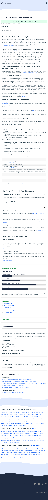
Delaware (34, 448)
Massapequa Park (35, 421)
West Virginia (21, 457)
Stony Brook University (39, 423)
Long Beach (39, 438)
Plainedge (3, 425)
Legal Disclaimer (25, 484)
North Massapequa (26, 423)
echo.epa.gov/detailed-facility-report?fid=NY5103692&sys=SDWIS (17, 379)
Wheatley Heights (21, 416)
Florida (2, 450)
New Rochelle (24, 433)
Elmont (25, 438)
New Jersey (11, 454)
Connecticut (29, 448)
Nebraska (33, 452)
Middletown (25, 435)
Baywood (40, 412)
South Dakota (34, 456)
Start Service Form (7, 248)
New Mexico (17, 454)
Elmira (20, 435)
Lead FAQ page (24, 96)
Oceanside (41, 440)
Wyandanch (29, 416)
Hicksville (27, 437)
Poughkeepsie (4, 433)
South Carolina (26, 456)
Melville (8, 419)
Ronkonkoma (37, 414)
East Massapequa (5, 421)
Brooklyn (8, 431)
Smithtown (14, 416)
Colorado (24, 448)
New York (35, 428)
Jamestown (39, 437)
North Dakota (36, 454)
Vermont (6, 457)
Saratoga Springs (32, 433)
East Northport (28, 419)
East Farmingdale (40, 418)
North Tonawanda (9, 442)
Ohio (40, 454)
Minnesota (15, 452)
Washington (15, 457)
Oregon (8, 456)
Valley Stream (10, 438)
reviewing (9, 61)
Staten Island (33, 431)
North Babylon (14, 414)
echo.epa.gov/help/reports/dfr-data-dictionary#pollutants (15, 387)
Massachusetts (4, 452)
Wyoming (31, 457)
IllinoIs (16, 450)
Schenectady (4, 435)
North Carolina (28, 454)
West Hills (12, 423)
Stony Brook (18, 423)
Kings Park (22, 419)
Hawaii (9, 450)
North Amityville (32, 418)
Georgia (6, 450)
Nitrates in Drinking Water (10, 309)
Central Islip (35, 412)
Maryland (43, 450)
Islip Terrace (13, 412)
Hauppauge (31, 414)
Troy (13, 437)
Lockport (34, 438)
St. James (13, 419)
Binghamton (15, 433)
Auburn (3, 442)
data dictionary (25, 183)
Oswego (16, 438)
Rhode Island (20, 456)
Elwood (26, 418)
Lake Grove (3, 419)
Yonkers (10, 433)
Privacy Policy (13, 484)
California (19, 448)
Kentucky (30, 450)
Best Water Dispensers (9, 312)
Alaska (6, 448)
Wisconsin (26, 457)
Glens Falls (9, 435)
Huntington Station (5, 423)
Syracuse (39, 431)
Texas (44, 456)
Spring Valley (13, 440)
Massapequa (9, 425)
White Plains (31, 435)
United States (35, 446)
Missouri (24, 452)
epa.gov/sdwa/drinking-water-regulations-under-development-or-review (19, 381)
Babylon (26, 414)
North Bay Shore (28, 412)
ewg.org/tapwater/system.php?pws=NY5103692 (13, 392)
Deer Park (21, 414)
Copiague (21, 418)
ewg (33, 110)
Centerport (19, 425)
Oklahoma (3, 456)
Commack (34, 416)
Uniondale (30, 440)
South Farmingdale (13, 421)
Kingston (39, 435)
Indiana (20, 450)
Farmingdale (36, 419)
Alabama (3, 448)
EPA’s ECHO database (14, 48)
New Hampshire (4, 454)
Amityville (17, 419)
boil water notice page (7, 45)
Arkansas (15, 448)
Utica (19, 433)
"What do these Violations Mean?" (30, 72)
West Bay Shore (20, 412)
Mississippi (20, 452)
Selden (32, 423)
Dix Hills (9, 416)
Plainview (14, 425)
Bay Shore (7, 412)
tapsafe (7, 3)
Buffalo (19, 431)
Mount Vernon (39, 433)
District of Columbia (42, 448)
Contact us (4, 484)
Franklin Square (24, 440)
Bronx (16, 431)
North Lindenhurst (5, 418)
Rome (18, 440)
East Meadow (4, 438)
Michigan (10, 452)
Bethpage (25, 425)
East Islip (3, 412)
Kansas (26, 450)
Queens (12, 431)
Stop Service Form (7, 260)
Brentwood (3, 414)
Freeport (22, 437)
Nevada (38, 452)
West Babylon (4, 416)
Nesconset (39, 416)
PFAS (37, 63)
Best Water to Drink (8, 303)
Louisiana (35, 450)
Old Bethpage (27, 421)
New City (30, 438)
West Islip (9, 414)
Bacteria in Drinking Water (10, 310)
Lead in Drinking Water (9, 305)
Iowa (23, 450)
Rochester (24, 431)
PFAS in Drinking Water (9, 307)
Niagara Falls (17, 437)
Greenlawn (21, 421)
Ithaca (35, 435)
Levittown (9, 437)
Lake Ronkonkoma (14, 418)
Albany (28, 431)
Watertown (3, 437)
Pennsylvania (13, 456)
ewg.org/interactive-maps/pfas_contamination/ (13, 385)
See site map (4, 492)
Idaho (13, 450)
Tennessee (40, 456)
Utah (2, 457)
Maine (39, 450)
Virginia (9, 457)
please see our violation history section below (17, 51)
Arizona (10, 448)
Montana (29, 452)
